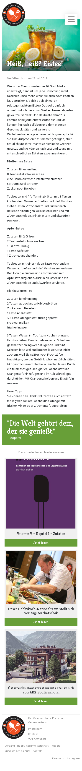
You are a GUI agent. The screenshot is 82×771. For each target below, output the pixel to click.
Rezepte (55, 745)
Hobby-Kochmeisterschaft (33, 745)
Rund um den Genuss (18, 751)
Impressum (35, 729)
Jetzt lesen (41, 543)
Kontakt (33, 734)
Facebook (58, 758)
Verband (10, 745)
